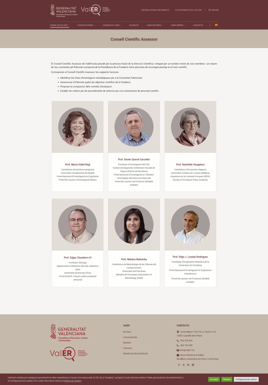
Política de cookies (72, 381)
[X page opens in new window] (184, 365)
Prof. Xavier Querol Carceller (134, 159)
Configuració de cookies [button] (246, 379)
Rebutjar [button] (226, 379)
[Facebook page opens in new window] (179, 365)
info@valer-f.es (187, 350)
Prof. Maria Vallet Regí (77, 164)
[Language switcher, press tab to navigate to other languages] (217, 25)
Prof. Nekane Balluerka (134, 259)
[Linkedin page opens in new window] (188, 365)
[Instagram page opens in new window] (193, 365)
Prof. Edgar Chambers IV (78, 257)
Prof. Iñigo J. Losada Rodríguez (190, 256)
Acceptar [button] (214, 379)
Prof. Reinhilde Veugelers (190, 164)
